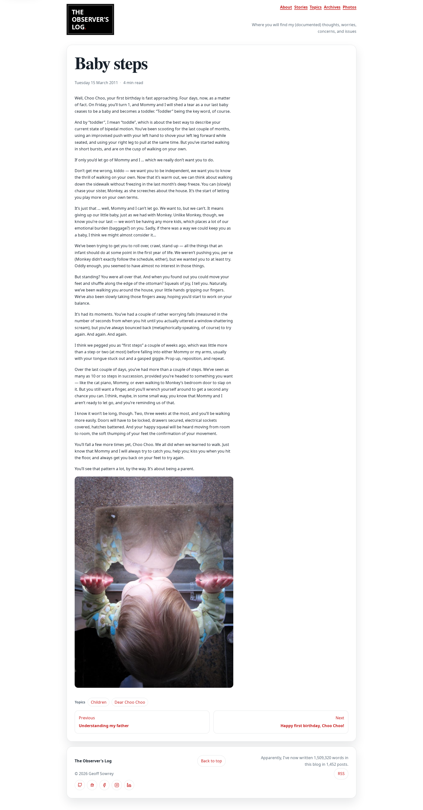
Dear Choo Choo (130, 702)
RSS (341, 773)
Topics (316, 7)
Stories (301, 7)
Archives (332, 7)
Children (98, 702)
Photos (349, 7)
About (286, 7)
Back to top (211, 761)
